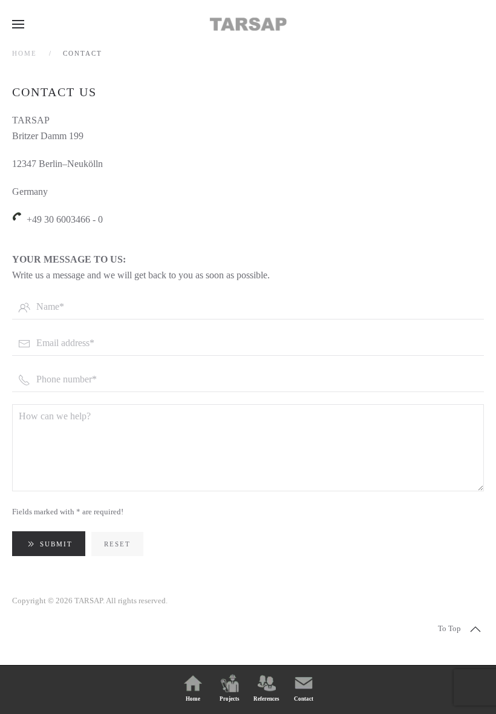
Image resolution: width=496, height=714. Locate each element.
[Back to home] (248, 24)
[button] (18, 24)
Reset (117, 544)
